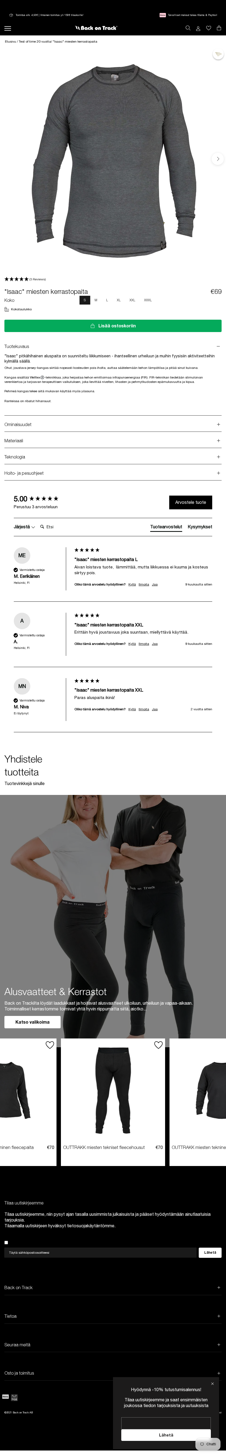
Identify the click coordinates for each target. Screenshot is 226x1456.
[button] (113, 279)
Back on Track (18, 1287)
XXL (132, 300)
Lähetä (166, 1435)
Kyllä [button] (132, 584)
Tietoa (10, 1316)
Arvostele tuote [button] (190, 502)
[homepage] (96, 28)
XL (119, 300)
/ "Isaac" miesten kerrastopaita (74, 41)
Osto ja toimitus (19, 1373)
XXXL (148, 300)
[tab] (166, 528)
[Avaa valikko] (7, 28)
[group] (43, 499)
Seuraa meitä (17, 1344)
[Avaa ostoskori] (208, 28)
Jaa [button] (155, 584)
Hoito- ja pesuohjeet (24, 473)
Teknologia (14, 456)
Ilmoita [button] (144, 584)
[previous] (9, 159)
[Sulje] (212, 1383)
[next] (218, 159)
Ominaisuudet (17, 424)
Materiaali (13, 440)
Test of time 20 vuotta (35, 41)
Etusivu (11, 41)
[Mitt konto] (198, 28)
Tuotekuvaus (16, 346)
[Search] (187, 28)
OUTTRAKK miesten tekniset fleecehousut (104, 1147)
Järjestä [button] (22, 526)
